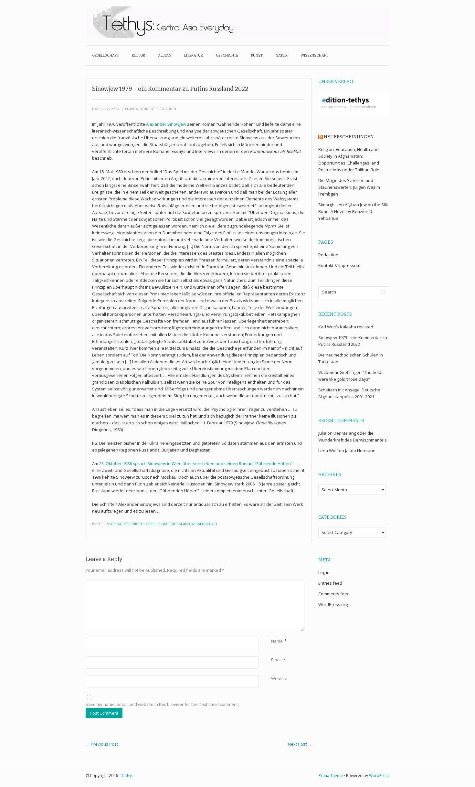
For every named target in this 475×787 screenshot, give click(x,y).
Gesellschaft (105, 55)
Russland (181, 524)
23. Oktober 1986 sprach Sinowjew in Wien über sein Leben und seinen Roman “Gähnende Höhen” (195, 463)
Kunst (257, 55)
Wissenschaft (314, 55)
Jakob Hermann (360, 450)
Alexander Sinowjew (166, 124)
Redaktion (328, 255)
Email (276, 660)
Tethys (127, 775)
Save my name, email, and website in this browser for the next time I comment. (162, 704)
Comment (272, 583)
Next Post (300, 744)
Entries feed (330, 583)
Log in (324, 572)
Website (279, 678)
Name (277, 641)
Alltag (164, 55)
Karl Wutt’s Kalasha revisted (345, 327)
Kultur (138, 55)
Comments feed (334, 594)
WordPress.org (333, 604)
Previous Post (102, 744)
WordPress (379, 775)
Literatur (193, 55)
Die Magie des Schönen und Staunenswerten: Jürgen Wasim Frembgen (349, 187)
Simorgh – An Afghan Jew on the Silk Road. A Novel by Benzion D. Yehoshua (353, 211)
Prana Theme (331, 775)
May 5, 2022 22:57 (106, 109)
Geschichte (227, 55)
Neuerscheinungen (349, 137)
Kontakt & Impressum (339, 265)
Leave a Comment (140, 109)
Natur (282, 55)
